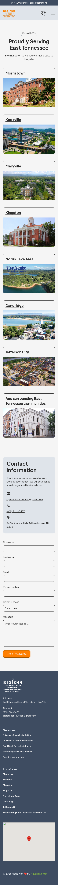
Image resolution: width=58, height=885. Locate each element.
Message (8, 616)
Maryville (7, 785)
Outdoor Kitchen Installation (18, 740)
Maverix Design (38, 873)
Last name (8, 557)
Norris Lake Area (11, 796)
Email (6, 572)
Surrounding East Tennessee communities (24, 812)
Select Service (11, 601)
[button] (52, 13)
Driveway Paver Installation (17, 735)
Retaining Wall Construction (17, 751)
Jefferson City (10, 807)
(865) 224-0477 (11, 712)
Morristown (9, 774)
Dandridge (8, 801)
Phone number (11, 587)
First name (8, 542)
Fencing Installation (13, 757)
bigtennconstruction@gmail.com (19, 715)
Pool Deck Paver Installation (17, 746)
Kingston (7, 790)
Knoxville (7, 779)
